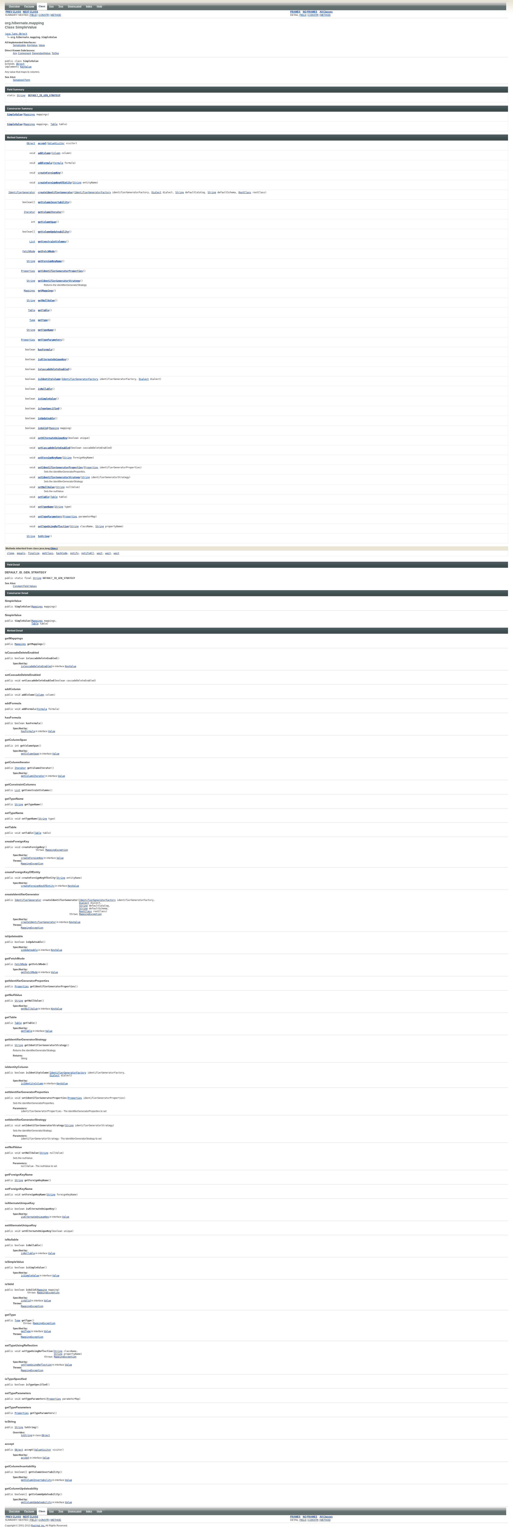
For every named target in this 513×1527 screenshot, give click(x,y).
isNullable (45, 389)
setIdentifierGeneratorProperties (60, 467)
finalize (33, 553)
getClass (47, 553)
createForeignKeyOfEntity (55, 182)
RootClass (244, 192)
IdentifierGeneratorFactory (92, 192)
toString (43, 536)
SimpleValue (14, 114)
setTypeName (45, 506)
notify (74, 553)
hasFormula (45, 349)
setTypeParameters (50, 516)
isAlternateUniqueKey (52, 359)
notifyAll (87, 553)
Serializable (19, 45)
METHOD (56, 15)
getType (43, 320)
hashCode (61, 553)
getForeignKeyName (50, 261)
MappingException (56, 850)
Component (24, 53)
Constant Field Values (25, 586)
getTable (43, 310)
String (21, 95)
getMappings (45, 290)
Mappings (29, 114)
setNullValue (46, 487)
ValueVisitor (56, 143)
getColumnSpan (47, 222)
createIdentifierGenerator (55, 192)
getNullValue (46, 300)
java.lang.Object (16, 33)
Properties (28, 271)
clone (10, 553)
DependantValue (41, 53)
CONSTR (44, 15)
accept (42, 143)
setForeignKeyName (50, 457)
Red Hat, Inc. (38, 1525)
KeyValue (32, 45)
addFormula (45, 163)
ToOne (55, 53)
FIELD (33, 15)
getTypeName (45, 330)
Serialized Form (21, 80)
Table (54, 124)
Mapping (54, 428)
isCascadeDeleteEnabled (53, 369)
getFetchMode (46, 251)
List (32, 241)
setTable (43, 497)
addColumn (44, 153)
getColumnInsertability (53, 202)
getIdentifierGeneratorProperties (60, 271)
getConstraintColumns (52, 241)
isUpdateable (46, 418)
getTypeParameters (50, 339)
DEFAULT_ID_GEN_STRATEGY (44, 95)
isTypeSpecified (48, 408)
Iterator (29, 212)
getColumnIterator (50, 212)
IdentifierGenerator (21, 192)
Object (20, 64)
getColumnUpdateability (53, 231)
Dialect (156, 192)
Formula (58, 163)
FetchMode (28, 251)
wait (99, 553)
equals (21, 553)
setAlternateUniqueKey (52, 438)
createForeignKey (49, 172)
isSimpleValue (47, 398)
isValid (43, 428)
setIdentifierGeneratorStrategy (59, 477)
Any (15, 53)
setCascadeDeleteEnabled (54, 447)
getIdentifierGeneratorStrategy (59, 280)
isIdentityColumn (49, 379)
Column (56, 153)
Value (42, 45)
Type (32, 320)
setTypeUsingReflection (53, 526)
